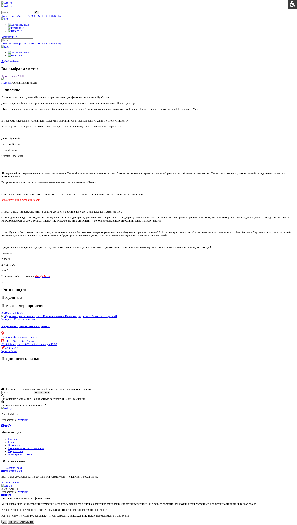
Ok (4, 522)
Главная (6, 82)
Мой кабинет (9, 36)
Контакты (14, 445)
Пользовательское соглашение (26, 448)
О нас (11, 442)
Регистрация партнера (21, 454)
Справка (13, 439)
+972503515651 (31, 15)
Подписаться (42, 392)
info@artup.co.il (13, 470)
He (20, 30)
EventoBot (22, 419)
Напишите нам (10, 482)
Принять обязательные (21, 522)
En (27, 24)
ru (7, 18)
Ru (22, 27)
